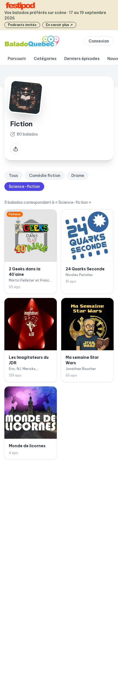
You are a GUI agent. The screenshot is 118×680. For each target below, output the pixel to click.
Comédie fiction (44, 175)
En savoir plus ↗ (59, 25)
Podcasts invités (22, 25)
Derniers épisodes (82, 58)
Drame (77, 175)
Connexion (99, 41)
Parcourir (17, 58)
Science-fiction (24, 186)
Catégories (45, 58)
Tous (13, 175)
